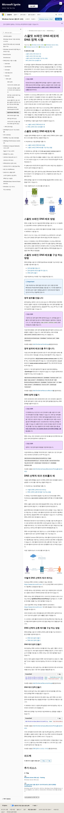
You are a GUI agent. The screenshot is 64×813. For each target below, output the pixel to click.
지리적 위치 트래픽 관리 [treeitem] (13, 85)
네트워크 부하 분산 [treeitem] (8, 160)
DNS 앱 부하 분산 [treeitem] (12, 118)
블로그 (18, 809)
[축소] (20, 29)
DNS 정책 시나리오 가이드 (41, 748)
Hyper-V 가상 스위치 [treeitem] (8, 151)
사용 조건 (56, 809)
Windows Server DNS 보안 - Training (34, 777)
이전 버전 (12, 809)
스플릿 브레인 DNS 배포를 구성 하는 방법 (37, 58)
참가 (25, 809)
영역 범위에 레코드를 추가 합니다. (37, 270)
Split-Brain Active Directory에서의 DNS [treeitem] (13, 108)
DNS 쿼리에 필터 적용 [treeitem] (13, 115)
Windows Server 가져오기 (46, 19)
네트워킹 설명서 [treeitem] (7, 36)
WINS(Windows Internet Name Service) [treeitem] (11, 182)
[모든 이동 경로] (25, 30)
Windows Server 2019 (32, 47)
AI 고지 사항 (4, 809)
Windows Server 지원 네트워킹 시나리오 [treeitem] (11, 40)
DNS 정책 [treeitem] (9, 82)
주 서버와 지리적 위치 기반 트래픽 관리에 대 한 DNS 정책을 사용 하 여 (43, 428)
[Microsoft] (3, 15)
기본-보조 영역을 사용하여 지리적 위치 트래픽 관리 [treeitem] (13, 90)
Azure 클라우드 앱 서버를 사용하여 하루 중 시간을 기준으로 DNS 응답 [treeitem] (13, 102)
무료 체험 (58, 19)
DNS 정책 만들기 (32, 273)
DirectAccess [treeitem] (6, 57)
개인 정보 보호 (32, 809)
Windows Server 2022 (52, 45)
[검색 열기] (56, 14)
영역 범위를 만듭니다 (33, 268)
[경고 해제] (60, 3)
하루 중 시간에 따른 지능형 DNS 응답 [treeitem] (13, 96)
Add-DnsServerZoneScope (41, 344)
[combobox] (11, 32)
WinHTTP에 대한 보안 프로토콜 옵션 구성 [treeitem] (11, 45)
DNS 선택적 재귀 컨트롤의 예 (33, 60)
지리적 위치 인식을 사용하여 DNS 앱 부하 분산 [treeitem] (13, 122)
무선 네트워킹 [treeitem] (7, 189)
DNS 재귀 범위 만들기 (33, 638)
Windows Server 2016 (46, 47)
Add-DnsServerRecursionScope (43, 683)
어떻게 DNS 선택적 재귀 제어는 (36, 490)
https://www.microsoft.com (33, 584)
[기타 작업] (61, 30)
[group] (43, 678)
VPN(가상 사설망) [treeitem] (7, 178)
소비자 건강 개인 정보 (44, 809)
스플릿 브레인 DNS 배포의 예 (33, 54)
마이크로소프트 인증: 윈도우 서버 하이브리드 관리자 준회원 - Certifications (40, 785)
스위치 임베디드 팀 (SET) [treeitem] (9, 175)
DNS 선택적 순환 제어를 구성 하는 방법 (39, 492)
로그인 (60, 14)
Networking (50, 30)
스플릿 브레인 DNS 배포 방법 (33, 56)
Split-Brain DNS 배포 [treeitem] (13, 112)
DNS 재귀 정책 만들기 (33, 640)
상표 (2, 812)
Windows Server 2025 (38, 45)
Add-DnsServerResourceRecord (43, 390)
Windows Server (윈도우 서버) (37, 30)
